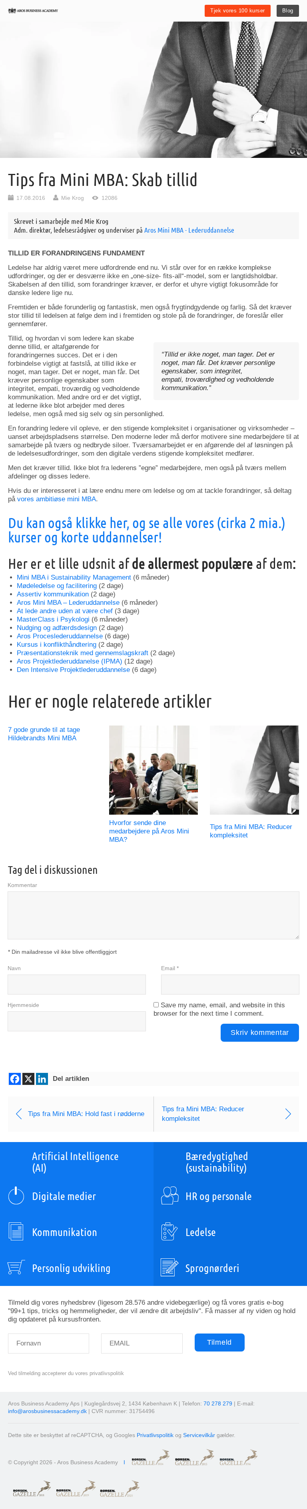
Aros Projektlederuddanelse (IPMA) (69, 661)
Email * (170, 968)
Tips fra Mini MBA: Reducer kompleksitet (203, 1113)
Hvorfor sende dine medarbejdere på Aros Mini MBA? (149, 831)
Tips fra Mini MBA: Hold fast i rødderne (86, 1114)
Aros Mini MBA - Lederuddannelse (189, 229)
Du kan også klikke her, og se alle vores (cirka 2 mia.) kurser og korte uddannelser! (146, 529)
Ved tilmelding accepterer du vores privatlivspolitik (66, 1373)
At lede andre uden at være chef (65, 611)
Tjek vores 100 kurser (237, 11)
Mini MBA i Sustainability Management (74, 577)
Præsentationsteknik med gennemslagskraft (82, 653)
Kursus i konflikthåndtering (56, 644)
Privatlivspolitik (155, 1435)
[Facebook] (15, 1079)
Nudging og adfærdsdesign (57, 628)
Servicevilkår (199, 1435)
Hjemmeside (23, 1005)
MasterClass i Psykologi (53, 619)
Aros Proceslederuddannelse (60, 636)
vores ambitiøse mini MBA (56, 499)
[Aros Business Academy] (33, 10)
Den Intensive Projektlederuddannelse (73, 670)
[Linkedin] (42, 1079)
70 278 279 (217, 1403)
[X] (28, 1079)
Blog (287, 11)
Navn (14, 968)
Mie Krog (72, 198)
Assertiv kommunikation (53, 594)
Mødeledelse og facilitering (57, 586)
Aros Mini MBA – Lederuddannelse (68, 602)
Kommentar (22, 885)
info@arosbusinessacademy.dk (47, 1411)
